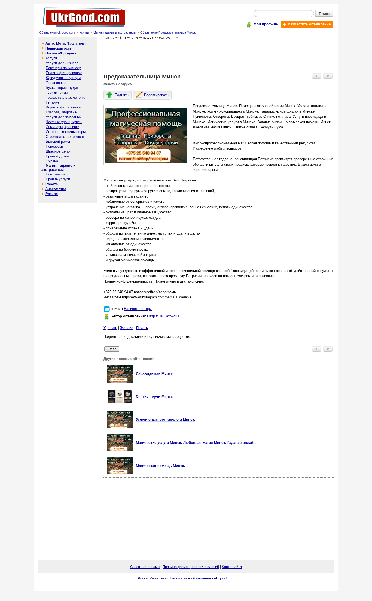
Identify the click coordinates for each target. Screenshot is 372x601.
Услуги (84, 32)
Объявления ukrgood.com (57, 32)
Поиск (324, 13)
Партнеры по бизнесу (63, 68)
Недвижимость (58, 48)
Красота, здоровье (61, 112)
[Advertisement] (219, 56)
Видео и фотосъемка (63, 107)
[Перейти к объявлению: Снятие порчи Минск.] (120, 402)
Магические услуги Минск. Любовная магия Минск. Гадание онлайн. (196, 443)
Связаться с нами (145, 567)
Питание (52, 102)
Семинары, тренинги (62, 127)
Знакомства (55, 189)
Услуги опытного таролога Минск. (165, 419)
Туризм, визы (57, 92)
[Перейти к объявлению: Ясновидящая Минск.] (120, 381)
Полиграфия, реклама (64, 73)
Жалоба (126, 328)
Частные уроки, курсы (64, 122)
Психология (55, 174)
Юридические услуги (63, 78)
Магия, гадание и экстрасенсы (114, 32)
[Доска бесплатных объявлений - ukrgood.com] (81, 28)
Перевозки (54, 146)
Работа (51, 184)
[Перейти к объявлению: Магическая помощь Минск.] (120, 473)
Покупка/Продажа (60, 53)
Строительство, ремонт (65, 137)
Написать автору (138, 309)
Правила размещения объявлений (191, 567)
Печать (142, 328)
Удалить (110, 328)
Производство (57, 156)
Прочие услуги (58, 179)
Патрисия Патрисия (163, 316)
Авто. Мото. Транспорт (65, 43)
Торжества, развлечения (66, 97)
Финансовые (56, 83)
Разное (51, 194)
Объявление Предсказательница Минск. (168, 32)
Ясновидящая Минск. (155, 374)
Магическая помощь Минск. (160, 466)
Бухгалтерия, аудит (62, 88)
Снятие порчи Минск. (155, 396)
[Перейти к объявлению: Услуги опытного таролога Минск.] (120, 427)
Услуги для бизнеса (62, 63)
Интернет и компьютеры (66, 132)
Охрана (52, 161)
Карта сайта (232, 567)
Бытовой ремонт (59, 141)
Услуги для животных (63, 117)
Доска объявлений (153, 578)
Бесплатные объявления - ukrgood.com (202, 578)
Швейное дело (58, 151)
